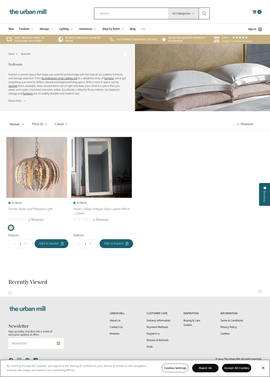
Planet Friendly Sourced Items (83, 39)
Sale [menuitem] (143, 28)
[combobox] (131, 13)
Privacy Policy (228, 327)
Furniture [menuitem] (24, 28)
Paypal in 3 (153, 333)
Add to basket (49, 243)
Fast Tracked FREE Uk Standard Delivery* (29, 39)
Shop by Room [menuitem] (111, 28)
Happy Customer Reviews (237, 41)
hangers (109, 78)
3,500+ (226, 37)
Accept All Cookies (236, 368)
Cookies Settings (175, 368)
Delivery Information (158, 320)
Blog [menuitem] (133, 28)
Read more (14, 100)
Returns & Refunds (158, 340)
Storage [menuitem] (44, 28)
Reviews (115, 333)
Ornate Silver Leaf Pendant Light (30, 209)
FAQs (150, 346)
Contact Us (116, 327)
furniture (28, 93)
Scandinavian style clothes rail (59, 78)
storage (12, 86)
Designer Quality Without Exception (186, 39)
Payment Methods (157, 327)
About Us (115, 320)
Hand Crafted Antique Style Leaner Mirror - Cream (101, 211)
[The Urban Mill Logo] (27, 12)
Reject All (205, 368)
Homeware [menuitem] (85, 28)
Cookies (225, 333)
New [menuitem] (11, 28)
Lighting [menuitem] (64, 28)
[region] (135, 368)
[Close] (263, 368)
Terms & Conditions (231, 320)
